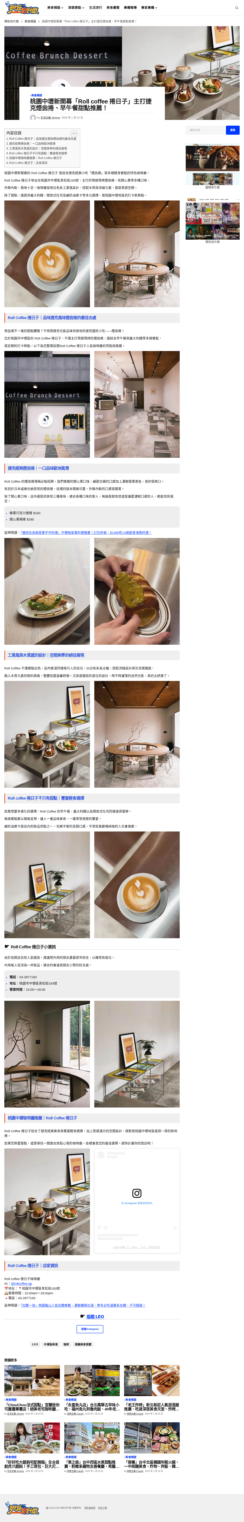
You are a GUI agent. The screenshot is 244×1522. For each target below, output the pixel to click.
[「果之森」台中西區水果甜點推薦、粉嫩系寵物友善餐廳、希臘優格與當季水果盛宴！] (92, 1437)
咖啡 (66, 1344)
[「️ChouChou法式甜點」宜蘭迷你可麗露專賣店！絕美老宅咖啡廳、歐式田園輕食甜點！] (32, 1380)
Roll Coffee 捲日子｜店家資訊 (28, 162)
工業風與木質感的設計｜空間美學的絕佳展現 (38, 148)
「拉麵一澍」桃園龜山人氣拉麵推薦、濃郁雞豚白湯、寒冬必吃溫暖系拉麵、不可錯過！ (83, 1305)
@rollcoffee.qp (21, 1283)
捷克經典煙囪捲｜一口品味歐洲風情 (32, 143)
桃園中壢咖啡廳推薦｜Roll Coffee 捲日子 (35, 158)
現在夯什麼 (11, 21)
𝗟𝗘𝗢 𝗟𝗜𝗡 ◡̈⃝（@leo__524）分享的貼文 (136, 1247)
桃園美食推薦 (83, 1344)
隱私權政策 (90, 1508)
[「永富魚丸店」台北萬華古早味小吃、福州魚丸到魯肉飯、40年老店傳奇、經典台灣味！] (92, 1380)
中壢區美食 (51, 1344)
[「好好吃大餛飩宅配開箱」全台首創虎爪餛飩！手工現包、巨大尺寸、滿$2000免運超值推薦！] (32, 1437)
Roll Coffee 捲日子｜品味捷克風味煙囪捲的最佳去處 (42, 138)
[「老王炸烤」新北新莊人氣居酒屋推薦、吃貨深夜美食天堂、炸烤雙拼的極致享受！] (152, 1380)
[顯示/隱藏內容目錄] (72, 133)
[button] (237, 7)
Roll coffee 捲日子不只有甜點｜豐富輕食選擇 (38, 153)
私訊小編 (102, 1508)
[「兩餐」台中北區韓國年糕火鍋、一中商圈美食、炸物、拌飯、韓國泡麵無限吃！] (152, 1437)
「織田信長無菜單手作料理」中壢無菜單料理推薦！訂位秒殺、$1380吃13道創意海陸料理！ (86, 533)
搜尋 (232, 130)
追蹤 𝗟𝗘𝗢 (95, 1316)
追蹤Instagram (90, 1329)
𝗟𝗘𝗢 (35, 1344)
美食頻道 (30, 21)
